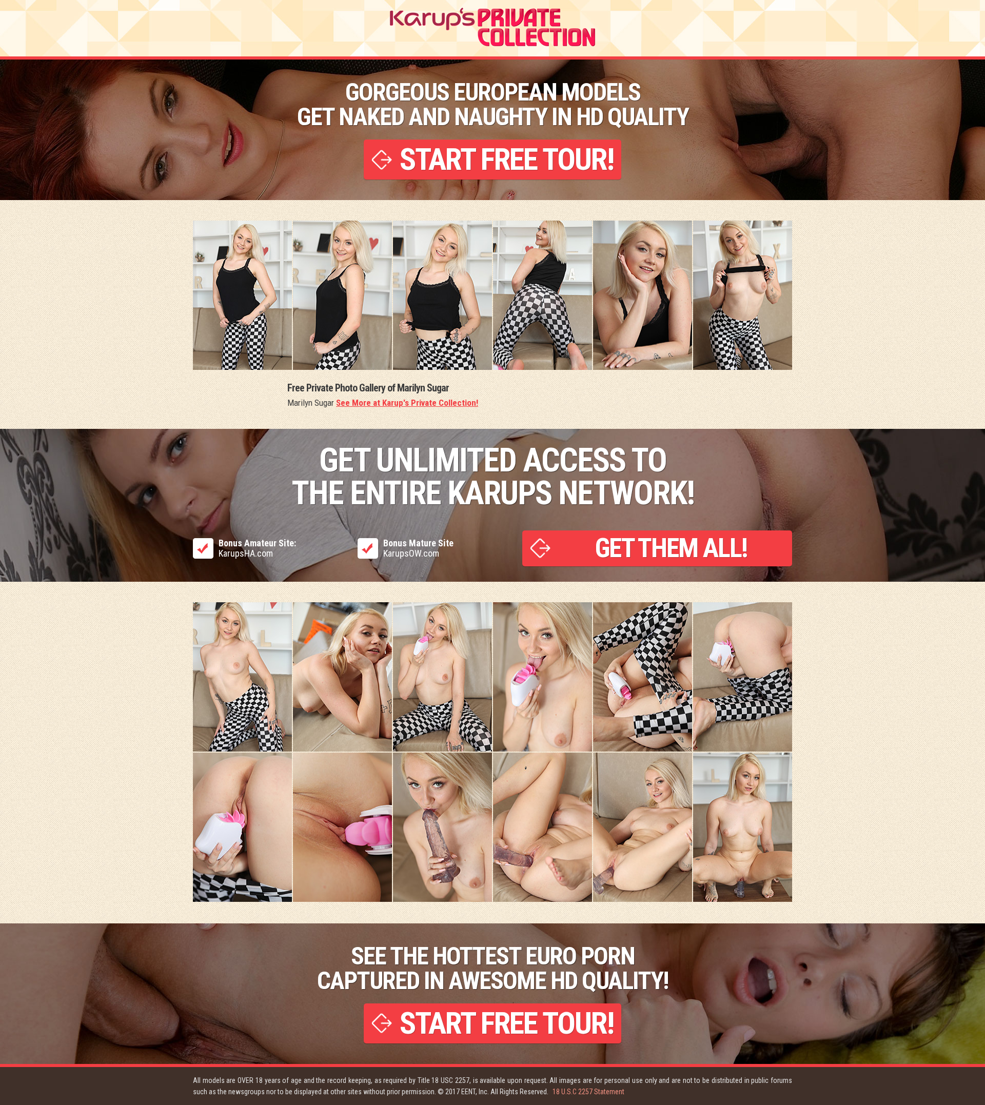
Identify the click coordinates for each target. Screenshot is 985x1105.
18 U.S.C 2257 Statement (588, 1092)
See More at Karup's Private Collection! (407, 403)
